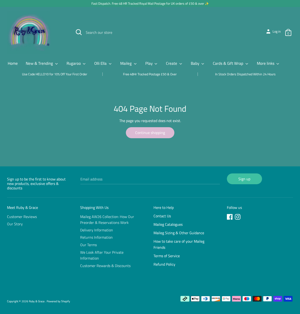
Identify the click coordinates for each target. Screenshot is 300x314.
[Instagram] (238, 217)
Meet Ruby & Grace (22, 207)
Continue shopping (150, 132)
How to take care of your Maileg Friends (179, 244)
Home (13, 63)
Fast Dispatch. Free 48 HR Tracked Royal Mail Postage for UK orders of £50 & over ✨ (150, 3)
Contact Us (162, 216)
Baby (195, 63)
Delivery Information (96, 230)
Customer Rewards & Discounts (105, 265)
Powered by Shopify (58, 301)
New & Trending (40, 63)
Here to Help (164, 207)
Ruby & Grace (37, 301)
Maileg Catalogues (168, 224)
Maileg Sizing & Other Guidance (179, 233)
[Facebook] (230, 217)
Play (149, 63)
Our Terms (88, 245)
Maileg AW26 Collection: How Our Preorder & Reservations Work (107, 220)
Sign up (244, 179)
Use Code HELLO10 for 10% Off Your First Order (54, 74)
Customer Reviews (22, 216)
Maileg (126, 63)
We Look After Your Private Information (102, 255)
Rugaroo (74, 63)
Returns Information (96, 237)
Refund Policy (164, 264)
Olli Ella (101, 63)
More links (266, 63)
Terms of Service (167, 256)
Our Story (15, 224)
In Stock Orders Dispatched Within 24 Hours (245, 74)
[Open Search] (78, 32)
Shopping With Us (94, 207)
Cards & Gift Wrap (228, 63)
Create (172, 63)
